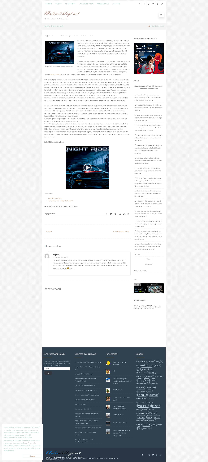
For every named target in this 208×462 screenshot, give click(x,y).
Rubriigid (116, 4)
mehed (150, 399)
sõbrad (157, 417)
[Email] (128, 214)
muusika (143, 406)
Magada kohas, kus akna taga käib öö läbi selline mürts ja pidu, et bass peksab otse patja (148, 170)
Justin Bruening (55, 74)
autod (152, 365)
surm (149, 417)
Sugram (56, 255)
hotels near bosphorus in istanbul (85, 378)
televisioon (144, 424)
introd (139, 380)
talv (146, 421)
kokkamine (150, 387)
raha (151, 410)
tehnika (152, 421)
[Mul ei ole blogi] (62, 17)
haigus (149, 376)
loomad (153, 394)
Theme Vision (60, 459)
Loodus (142, 394)
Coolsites (115, 458)
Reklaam (55, 458)
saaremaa (143, 413)
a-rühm (157, 361)
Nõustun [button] (32, 456)
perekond (144, 409)
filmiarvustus (57, 206)
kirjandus (153, 384)
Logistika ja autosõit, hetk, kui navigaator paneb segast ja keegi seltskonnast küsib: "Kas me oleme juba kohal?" (148, 246)
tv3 (159, 424)
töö (138, 428)
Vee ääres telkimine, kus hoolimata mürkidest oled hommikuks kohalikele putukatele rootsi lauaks (148, 160)
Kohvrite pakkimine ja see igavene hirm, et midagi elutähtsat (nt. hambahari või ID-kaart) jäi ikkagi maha (148, 97)
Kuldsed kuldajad (118, 414)
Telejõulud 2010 (118, 389)
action (49, 206)
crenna (158, 365)
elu (138, 369)
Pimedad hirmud (86, 374)
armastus (142, 365)
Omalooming (70, 4)
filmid (65, 206)
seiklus (153, 413)
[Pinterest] (115, 214)
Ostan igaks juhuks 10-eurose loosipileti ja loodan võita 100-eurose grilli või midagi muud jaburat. (148, 213)
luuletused (141, 399)
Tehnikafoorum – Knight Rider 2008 (60, 201)
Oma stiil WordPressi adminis (91, 428)
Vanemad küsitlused (140, 270)
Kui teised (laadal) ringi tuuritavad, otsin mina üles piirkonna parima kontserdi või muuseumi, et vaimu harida (148, 127)
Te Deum (48, 231)
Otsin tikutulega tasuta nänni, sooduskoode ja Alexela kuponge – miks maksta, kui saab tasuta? (148, 193)
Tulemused (148, 264)
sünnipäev (140, 420)
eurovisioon (147, 369)
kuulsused (141, 391)
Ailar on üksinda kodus (121, 231)
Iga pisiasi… (83, 404)
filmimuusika (141, 376)
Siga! (114, 371)
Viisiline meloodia (95, 362)
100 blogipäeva (145, 361)
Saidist (59, 4)
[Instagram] (148, 4)
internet (158, 376)
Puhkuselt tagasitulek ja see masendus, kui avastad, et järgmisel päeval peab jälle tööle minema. (148, 223)
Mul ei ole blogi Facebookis (79, 458)
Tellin (48, 373)
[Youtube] (157, 4)
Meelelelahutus (76, 36)
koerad (140, 387)
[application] (87, 167)
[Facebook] (144, 4)
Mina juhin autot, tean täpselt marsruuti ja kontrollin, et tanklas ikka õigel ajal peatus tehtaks (148, 138)
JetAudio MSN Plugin (119, 422)
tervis (154, 424)
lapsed (149, 391)
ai (161, 361)
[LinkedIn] (120, 214)
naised (155, 406)
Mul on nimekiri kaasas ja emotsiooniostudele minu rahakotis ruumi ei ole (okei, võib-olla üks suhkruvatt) (148, 203)
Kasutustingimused (65, 458)
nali (138, 410)
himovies (78, 374)
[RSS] (140, 4)
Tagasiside (49, 458)
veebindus (146, 428)
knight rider (73, 206)
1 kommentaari (88, 36)
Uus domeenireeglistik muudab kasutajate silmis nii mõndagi (122, 381)
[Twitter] (153, 4)
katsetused (142, 384)
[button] (87, 167)
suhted (141, 417)
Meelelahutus (103, 4)
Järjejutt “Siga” (86, 4)
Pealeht (49, 4)
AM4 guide (109, 458)
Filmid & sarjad (67, 36)
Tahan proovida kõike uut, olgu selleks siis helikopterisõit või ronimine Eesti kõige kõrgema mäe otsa (148, 117)
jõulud (146, 380)
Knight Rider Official (55, 198)
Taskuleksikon (92, 458)
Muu (138, 254)
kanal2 (153, 380)
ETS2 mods (101, 458)
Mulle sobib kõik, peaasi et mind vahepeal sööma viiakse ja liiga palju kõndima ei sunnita (148, 107)
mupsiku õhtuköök (145, 402)
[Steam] (162, 4)
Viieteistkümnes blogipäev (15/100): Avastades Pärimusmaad (121, 433)
